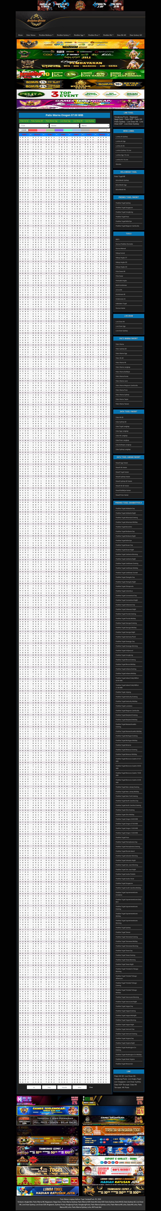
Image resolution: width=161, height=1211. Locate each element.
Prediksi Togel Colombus (124, 591)
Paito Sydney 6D (37, 121)
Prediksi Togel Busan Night (125, 550)
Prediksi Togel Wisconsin (124, 1064)
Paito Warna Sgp (51, 121)
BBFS (117, 239)
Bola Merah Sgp (121, 185)
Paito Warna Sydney (122, 395)
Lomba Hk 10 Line (122, 159)
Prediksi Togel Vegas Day (124, 1006)
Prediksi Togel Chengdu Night (126, 582)
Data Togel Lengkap (122, 426)
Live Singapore (120, 1082)
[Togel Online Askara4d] (48, 1141)
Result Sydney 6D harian (124, 481)
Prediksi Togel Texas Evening (125, 955)
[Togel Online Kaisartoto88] (48, 1181)
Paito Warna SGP (84, 1202)
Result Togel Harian (122, 472)
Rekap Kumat (120, 253)
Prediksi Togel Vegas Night (125, 1024)
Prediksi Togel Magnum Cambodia (127, 226)
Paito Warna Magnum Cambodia (127, 385)
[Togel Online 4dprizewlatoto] (48, 1171)
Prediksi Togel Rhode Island (125, 851)
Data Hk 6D (121, 35)
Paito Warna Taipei (122, 399)
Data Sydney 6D (136, 35)
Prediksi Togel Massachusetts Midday (129, 731)
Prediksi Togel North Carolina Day (127, 801)
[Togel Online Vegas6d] (48, 1131)
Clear (91, 1087)
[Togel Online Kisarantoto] (80, 84)
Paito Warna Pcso (122, 390)
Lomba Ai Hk (120, 146)
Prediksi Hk (107, 35)
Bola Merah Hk (121, 189)
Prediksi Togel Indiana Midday (126, 673)
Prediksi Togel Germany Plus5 (126, 637)
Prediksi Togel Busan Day (124, 545)
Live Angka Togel (134, 1079)
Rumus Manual (121, 248)
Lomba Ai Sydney (122, 137)
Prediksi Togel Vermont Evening (126, 1034)
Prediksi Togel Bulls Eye (124, 221)
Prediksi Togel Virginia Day (125, 1038)
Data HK (94, 1202)
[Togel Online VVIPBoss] (80, 44)
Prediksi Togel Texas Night (125, 964)
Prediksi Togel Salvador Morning (127, 856)
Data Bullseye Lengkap (123, 445)
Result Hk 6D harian (122, 486)
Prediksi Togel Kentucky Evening (127, 697)
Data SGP (100, 1202)
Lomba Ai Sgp (121, 141)
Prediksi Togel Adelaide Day (125, 508)
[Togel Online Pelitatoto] (80, 94)
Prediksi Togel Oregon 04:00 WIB (127, 819)
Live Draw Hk (78, 121)
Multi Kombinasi (121, 285)
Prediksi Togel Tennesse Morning (127, 946)
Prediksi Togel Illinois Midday (125, 664)
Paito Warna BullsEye (123, 372)
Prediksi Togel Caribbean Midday (127, 568)
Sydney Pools (60, 1205)
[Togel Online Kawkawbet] (48, 1121)
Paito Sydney (119, 122)
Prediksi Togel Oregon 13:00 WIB (127, 833)
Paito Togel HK (119, 176)
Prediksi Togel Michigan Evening (127, 736)
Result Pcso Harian (122, 495)
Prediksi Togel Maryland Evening (127, 715)
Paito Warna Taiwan (122, 404)
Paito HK (138, 119)
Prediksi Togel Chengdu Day (125, 577)
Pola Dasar (119, 276)
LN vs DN (119, 290)
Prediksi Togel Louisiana (124, 706)
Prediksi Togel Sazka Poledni (125, 874)
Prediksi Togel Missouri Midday (126, 754)
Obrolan (118, 164)
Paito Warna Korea (122, 376)
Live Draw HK (132, 122)
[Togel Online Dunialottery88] (113, 1131)
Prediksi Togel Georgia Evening (126, 623)
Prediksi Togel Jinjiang (123, 692)
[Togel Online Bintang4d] (48, 1151)
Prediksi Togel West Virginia (125, 1059)
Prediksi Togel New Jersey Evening (127, 787)
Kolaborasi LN (120, 299)
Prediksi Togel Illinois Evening (126, 660)
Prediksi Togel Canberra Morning (127, 554)
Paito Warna (31, 35)
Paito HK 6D (119, 1076)
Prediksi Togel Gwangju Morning (127, 646)
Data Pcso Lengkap (122, 440)
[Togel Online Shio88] (113, 1181)
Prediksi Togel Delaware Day (125, 605)
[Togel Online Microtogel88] (48, 1101)
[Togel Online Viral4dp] (80, 104)
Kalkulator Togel (121, 303)
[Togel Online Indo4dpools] (48, 1191)
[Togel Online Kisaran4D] (80, 74)
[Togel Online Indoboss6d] (113, 1101)
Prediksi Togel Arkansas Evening (127, 517)
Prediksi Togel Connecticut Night (127, 600)
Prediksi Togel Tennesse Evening (127, 937)
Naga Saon (118, 119)
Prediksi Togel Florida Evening (126, 614)
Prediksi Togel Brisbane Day (125, 531)
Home (20, 35)
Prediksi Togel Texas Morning (126, 960)
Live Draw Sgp (65, 121)
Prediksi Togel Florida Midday (126, 618)
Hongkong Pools (121, 117)
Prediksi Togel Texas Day (124, 950)
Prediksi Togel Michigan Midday (126, 740)
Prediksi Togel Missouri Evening (126, 750)
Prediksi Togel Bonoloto (124, 527)
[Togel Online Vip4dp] (113, 1121)
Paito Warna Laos (122, 381)
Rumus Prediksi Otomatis (124, 244)
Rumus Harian (120, 308)
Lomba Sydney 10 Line (123, 150)
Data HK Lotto (132, 1205)
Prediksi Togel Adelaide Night (126, 513)
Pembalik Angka (121, 281)
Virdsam (21, 1202)
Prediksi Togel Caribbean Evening (127, 563)
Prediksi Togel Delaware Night (126, 609)
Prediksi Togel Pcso (122, 217)
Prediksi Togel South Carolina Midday (128, 888)
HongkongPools (84, 1205)
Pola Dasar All (120, 271)
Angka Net (28, 1202)
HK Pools (125, 1087)
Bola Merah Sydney (122, 180)
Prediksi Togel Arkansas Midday (127, 522)
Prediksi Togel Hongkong (124, 212)
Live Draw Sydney (131, 124)
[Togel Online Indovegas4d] (113, 1191)
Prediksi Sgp (78, 35)
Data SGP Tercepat (121, 1085)
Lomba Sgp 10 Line (122, 155)
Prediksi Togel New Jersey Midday (127, 792)
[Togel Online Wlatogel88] (48, 1161)
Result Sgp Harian (122, 463)
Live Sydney (90, 121)
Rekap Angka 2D (121, 267)
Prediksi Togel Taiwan (123, 932)
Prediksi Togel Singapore (124, 207)
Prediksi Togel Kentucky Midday (126, 701)
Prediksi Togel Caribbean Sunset (127, 573)
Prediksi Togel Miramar (123, 745)
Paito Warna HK (38, 1202)
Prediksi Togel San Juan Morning (127, 865)
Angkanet (50, 1205)
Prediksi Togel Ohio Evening (125, 810)
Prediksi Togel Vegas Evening (126, 1011)
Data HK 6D (119, 1202)
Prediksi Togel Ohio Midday (125, 814)
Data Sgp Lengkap (122, 431)
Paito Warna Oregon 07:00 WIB (64, 115)
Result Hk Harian (121, 467)
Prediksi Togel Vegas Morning (126, 1020)
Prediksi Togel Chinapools (124, 586)
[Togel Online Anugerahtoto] (113, 1141)
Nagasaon (134, 117)
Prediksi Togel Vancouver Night (126, 1002)
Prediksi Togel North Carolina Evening (128, 805)
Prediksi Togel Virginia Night (125, 1043)
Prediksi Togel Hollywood (124, 650)
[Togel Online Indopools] (113, 1171)
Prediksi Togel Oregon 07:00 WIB (127, 824)
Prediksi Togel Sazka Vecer (125, 879)
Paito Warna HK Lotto (118, 1205)
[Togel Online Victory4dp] (48, 1111)
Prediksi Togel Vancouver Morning (127, 997)
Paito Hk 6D (120, 358)
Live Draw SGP (41, 1205)
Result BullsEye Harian (123, 490)
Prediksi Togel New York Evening (127, 796)
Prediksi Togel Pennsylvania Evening (128, 846)
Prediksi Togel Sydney (123, 203)
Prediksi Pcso (93, 35)
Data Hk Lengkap (122, 436)
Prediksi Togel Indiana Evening (126, 669)
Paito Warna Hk (121, 362)
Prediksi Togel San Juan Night (126, 869)
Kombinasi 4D (120, 294)
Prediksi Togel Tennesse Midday (127, 941)
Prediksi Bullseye (45, 35)
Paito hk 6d (24, 121)
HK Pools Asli (96, 1207)
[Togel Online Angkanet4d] (113, 1161)
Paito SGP (129, 119)
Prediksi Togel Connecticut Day (126, 595)
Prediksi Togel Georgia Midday (126, 627)
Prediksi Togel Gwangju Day (125, 641)
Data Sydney (109, 1202)
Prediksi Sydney (63, 35)
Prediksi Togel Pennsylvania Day (126, 842)
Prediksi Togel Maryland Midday (126, 720)
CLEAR (24, 130)
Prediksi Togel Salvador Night (126, 860)
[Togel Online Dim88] (80, 54)
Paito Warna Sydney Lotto (100, 1205)
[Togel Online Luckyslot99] (113, 1111)
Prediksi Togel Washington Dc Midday (129, 1054)
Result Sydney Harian (123, 477)
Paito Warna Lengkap (123, 367)
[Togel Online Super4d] (80, 64)
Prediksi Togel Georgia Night (125, 632)
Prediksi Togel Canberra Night (126, 559)
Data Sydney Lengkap (123, 449)
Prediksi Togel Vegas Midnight (126, 1015)
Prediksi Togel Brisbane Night (126, 536)
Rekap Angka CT (121, 258)
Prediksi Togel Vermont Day (125, 1029)
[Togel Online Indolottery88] (113, 1151)
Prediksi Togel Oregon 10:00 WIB (127, 828)
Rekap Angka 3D (121, 262)
